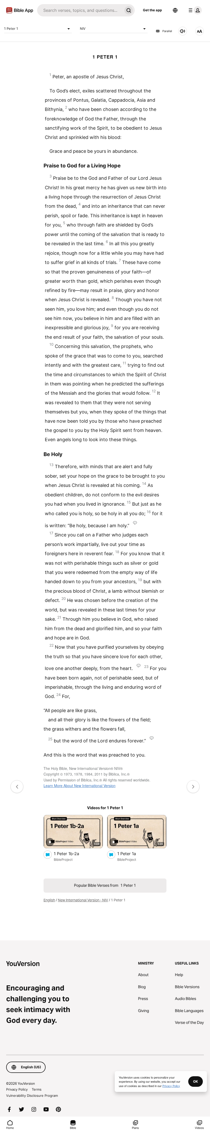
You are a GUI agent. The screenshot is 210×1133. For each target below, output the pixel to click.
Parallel (167, 31)
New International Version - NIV (83, 900)
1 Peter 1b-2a (71, 853)
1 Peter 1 (11, 28)
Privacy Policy (17, 1089)
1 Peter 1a (131, 853)
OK (195, 1081)
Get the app (152, 10)
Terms (36, 1089)
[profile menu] (194, 10)
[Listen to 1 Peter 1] (182, 31)
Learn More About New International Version (80, 785)
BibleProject (63, 859)
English (49, 900)
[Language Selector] (175, 10)
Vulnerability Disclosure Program (32, 1095)
